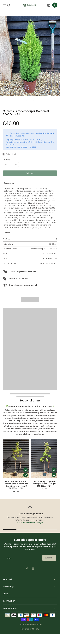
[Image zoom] (30, 56)
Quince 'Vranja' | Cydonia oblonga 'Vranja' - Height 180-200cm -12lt (44, 483)
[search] (9, 5)
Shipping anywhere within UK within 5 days (24, 139)
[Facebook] (27, 568)
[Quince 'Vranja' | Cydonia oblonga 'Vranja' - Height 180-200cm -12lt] (44, 458)
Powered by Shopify (30, 629)
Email (9, 558)
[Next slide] (33, 100)
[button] (30, 173)
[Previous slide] (26, 100)
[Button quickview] (25, 469)
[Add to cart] (25, 475)
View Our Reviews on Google (30, 522)
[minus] (6, 164)
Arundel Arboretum (33, 624)
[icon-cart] (48, 5)
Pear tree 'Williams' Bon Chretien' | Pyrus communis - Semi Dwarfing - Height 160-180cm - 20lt (16, 484)
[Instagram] (33, 568)
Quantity (6, 159)
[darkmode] (54, 5)
